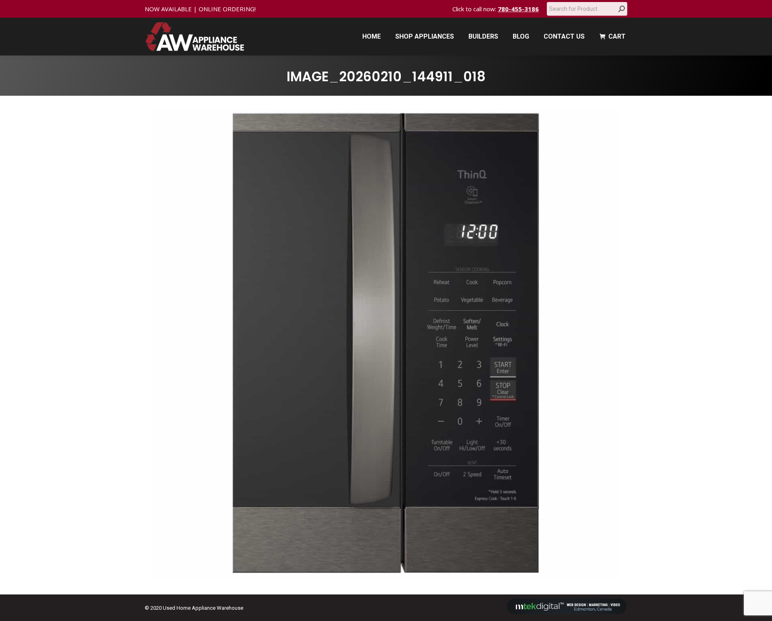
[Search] (621, 9)
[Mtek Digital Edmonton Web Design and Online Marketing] (567, 612)
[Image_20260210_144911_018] (386, 343)
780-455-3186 (518, 9)
